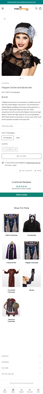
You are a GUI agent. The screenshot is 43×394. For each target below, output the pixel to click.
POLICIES (5, 368)
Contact (5, 356)
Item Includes (7, 126)
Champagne (7, 138)
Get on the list (8, 374)
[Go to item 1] (20, 79)
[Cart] (40, 8)
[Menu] (3, 8)
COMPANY (5, 362)
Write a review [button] (21, 195)
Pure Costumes (18, 383)
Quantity (5, 144)
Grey (18, 138)
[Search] (36, 8)
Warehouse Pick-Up (33, 163)
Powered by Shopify (28, 383)
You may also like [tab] (21, 339)
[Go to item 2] (23, 79)
